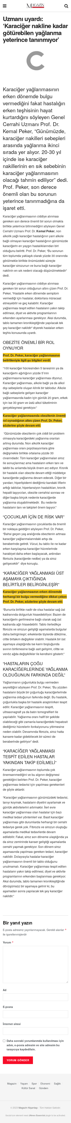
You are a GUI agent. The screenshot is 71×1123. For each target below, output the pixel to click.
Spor (34, 1083)
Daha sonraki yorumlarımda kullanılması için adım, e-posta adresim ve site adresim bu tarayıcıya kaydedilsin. (35, 1045)
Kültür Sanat (28, 1088)
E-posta (8, 1007)
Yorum (8, 942)
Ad (4, 990)
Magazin (11, 1083)
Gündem (43, 1088)
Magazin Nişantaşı (28, 1107)
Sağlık (57, 1083)
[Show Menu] (4, 5)
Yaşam (24, 1083)
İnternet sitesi (12, 1024)
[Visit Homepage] (35, 5)
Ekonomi (45, 1083)
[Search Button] (66, 5)
